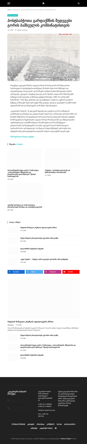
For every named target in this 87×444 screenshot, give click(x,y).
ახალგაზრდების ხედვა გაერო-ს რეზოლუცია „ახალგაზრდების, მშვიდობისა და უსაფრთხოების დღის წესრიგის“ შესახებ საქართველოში (23, 173)
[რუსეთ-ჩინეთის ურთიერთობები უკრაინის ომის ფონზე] (13, 240)
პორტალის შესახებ (18, 424)
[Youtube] (65, 411)
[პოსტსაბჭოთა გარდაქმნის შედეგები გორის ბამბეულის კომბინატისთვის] (43, 57)
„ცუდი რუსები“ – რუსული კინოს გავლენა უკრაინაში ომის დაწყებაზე (44, 259)
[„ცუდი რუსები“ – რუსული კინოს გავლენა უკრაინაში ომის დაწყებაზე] (13, 261)
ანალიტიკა (11, 325)
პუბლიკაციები (12, 15)
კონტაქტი (34, 428)
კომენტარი (50, 424)
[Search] (78, 3)
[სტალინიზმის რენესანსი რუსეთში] (13, 251)
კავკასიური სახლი (46, 428)
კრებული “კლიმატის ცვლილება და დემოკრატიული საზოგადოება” (57, 171)
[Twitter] (74, 411)
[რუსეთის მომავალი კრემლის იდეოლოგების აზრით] (13, 229)
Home (9, 9)
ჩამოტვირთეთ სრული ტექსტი (22, 137)
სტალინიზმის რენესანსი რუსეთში (32, 249)
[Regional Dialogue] (43, 3)
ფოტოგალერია (69, 424)
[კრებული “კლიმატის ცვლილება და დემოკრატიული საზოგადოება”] (62, 158)
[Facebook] (60, 411)
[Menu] (8, 3)
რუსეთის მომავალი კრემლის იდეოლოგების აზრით (38, 227)
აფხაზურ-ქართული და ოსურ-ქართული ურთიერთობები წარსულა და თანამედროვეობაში (24, 206)
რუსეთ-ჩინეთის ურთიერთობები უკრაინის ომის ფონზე (39, 238)
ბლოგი (59, 424)
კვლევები (30, 424)
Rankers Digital (66, 438)
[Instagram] (70, 411)
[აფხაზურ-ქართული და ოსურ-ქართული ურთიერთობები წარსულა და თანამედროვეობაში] (24, 192)
